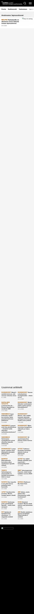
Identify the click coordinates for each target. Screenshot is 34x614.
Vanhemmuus (23, 9)
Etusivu (3, 9)
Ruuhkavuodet (12, 9)
